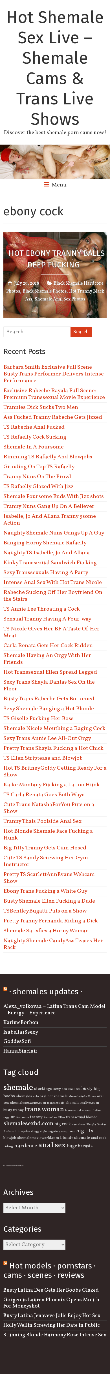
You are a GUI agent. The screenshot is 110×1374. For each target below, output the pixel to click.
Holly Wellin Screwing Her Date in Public (51, 1325)
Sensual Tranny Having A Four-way (47, 619)
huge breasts (80, 1146)
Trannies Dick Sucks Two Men (40, 407)
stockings (43, 1089)
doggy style (39, 1132)
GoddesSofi (17, 1041)
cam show (78, 1124)
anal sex (52, 1145)
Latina (97, 1110)
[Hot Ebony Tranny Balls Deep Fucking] (55, 236)
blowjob (9, 1138)
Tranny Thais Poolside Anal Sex (42, 821)
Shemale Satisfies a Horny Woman (46, 931)
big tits (84, 1131)
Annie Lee (50, 1117)
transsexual (75, 1117)
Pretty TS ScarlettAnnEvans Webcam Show (49, 878)
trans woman (44, 1109)
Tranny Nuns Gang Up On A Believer (48, 506)
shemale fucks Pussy (82, 1096)
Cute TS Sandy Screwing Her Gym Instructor (45, 861)
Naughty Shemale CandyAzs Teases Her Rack (53, 944)
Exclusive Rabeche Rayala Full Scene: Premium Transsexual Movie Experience (54, 394)
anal (94, 1138)
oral (43, 1096)
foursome (22, 1117)
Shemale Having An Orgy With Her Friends (47, 659)
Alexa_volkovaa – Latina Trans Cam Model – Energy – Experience (54, 1010)
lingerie (53, 1132)
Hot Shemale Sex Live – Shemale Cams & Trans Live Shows (55, 68)
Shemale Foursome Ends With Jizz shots (53, 497)
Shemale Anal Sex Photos (60, 299)
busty (87, 1089)
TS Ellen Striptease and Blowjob (43, 758)
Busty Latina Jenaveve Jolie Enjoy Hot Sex (51, 1315)
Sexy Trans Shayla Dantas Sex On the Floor (49, 685)
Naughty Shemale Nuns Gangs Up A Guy (53, 533)
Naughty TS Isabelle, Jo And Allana (46, 553)
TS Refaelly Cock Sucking (34, 437)
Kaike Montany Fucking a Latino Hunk (51, 785)
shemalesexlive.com (82, 1102)
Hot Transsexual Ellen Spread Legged (50, 672)
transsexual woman (78, 1110)
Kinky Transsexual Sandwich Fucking (50, 563)
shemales (24, 1096)
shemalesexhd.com (28, 1123)
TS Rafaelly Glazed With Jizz (38, 487)
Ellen (61, 1117)
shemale (18, 1088)
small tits (74, 1089)
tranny (36, 1117)
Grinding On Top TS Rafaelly (39, 467)
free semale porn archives (9, 1166)
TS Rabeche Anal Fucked (34, 427)
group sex (67, 1131)
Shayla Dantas (96, 1124)
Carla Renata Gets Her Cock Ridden (48, 646)
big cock (62, 1124)
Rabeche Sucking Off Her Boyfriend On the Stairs (52, 596)
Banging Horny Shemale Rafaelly (45, 543)
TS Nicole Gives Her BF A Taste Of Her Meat (51, 632)
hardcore (25, 1146)
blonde (91, 1117)
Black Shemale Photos (45, 291)
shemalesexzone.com (28, 1102)
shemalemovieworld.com (38, 1138)
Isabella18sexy (20, 1032)
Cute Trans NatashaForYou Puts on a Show (48, 808)
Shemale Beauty (19, 1166)
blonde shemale (75, 1138)
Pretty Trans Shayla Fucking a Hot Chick (53, 748)
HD (13, 1117)
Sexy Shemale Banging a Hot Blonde (48, 709)
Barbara (8, 1132)
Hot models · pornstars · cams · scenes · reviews (49, 1270)
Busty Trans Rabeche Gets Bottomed (48, 699)
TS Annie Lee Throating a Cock (41, 609)
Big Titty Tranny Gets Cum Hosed (44, 848)
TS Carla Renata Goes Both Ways (44, 795)
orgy (6, 1117)
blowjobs (23, 1131)
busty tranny (13, 1110)
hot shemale (57, 1096)
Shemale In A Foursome (33, 447)
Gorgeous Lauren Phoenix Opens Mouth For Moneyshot (51, 1303)
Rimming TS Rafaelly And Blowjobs (47, 457)
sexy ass (60, 1089)
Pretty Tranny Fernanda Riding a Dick (50, 921)
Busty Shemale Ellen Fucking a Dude (49, 901)
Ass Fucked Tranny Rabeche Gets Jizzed (52, 417)
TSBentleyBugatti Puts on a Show (45, 911)
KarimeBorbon (20, 1022)
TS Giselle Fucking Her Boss (38, 719)
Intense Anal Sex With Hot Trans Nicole (52, 583)
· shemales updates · (45, 991)
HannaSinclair (20, 1051)
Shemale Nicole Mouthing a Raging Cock (54, 729)
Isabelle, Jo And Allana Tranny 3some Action (49, 519)
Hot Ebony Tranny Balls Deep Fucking (56, 258)
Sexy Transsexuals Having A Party (45, 573)
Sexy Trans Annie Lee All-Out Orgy (47, 738)
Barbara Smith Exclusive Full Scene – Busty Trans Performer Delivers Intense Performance (53, 374)
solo (36, 1096)
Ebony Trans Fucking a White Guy (45, 891)
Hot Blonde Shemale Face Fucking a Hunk (48, 834)
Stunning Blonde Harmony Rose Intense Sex (54, 1335)
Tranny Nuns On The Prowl (37, 477)
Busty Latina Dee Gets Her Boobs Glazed (51, 1290)
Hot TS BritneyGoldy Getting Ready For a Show (55, 771)
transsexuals (55, 1103)
